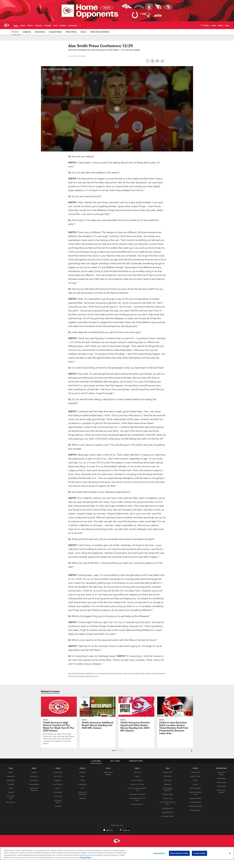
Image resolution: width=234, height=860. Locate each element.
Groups (195, 780)
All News (34, 772)
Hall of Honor (10, 802)
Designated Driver (167, 812)
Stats (10, 788)
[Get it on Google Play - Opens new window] (125, 831)
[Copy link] (162, 61)
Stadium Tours (167, 798)
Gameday (82, 772)
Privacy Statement (137, 780)
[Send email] (157, 62)
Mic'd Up (58, 788)
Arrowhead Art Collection (137, 794)
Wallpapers (167, 784)
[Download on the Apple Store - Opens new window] (108, 830)
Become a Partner (137, 804)
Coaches (11, 792)
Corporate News (34, 784)
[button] (117, 109)
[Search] (202, 25)
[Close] (230, 853)
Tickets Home (195, 772)
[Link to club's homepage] (7, 25)
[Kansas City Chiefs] (117, 841)
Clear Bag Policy (167, 808)
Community (58, 796)
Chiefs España (221, 782)
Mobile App (167, 780)
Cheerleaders (58, 792)
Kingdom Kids (167, 772)
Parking (195, 784)
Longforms (34, 776)
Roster (11, 772)
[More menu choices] (80, 25)
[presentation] (192, 751)
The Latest (58, 806)
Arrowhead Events (195, 802)
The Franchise (57, 772)
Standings (10, 784)
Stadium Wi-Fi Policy (137, 784)
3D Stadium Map (167, 794)
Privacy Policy (85, 857)
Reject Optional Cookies (179, 853)
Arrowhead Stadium (167, 816)
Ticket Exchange (195, 810)
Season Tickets (195, 776)
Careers (137, 776)
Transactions (11, 776)
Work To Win (58, 776)
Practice (82, 780)
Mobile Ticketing (195, 788)
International (34, 780)
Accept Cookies (199, 853)
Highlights (58, 780)
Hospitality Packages (195, 806)
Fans (82, 788)
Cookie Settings (159, 853)
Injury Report (10, 780)
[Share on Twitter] (153, 62)
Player (82, 776)
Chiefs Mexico (221, 778)
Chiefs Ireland (221, 786)
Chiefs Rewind (58, 784)
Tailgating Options (195, 798)
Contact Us (137, 772)
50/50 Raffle (167, 776)
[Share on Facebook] (148, 62)
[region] (117, 853)
